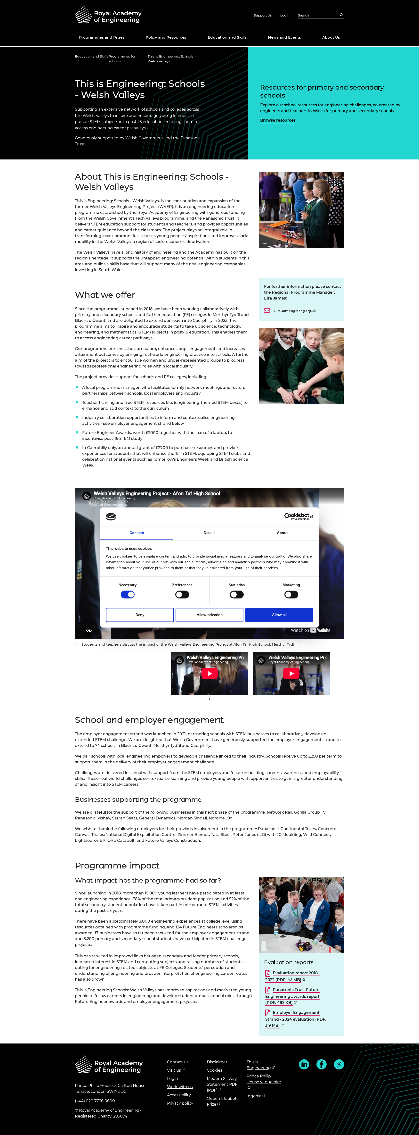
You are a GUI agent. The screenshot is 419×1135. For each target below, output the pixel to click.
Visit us (174, 1070)
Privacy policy (180, 1103)
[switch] (182, 595)
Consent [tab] (136, 533)
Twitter (339, 1064)
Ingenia (254, 1096)
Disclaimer (217, 1062)
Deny (140, 615)
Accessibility (179, 1095)
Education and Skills (227, 37)
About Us (331, 37)
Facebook (321, 1064)
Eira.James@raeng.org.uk (295, 311)
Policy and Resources (166, 37)
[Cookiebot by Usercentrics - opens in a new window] (292, 516)
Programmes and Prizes (101, 37)
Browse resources (278, 120)
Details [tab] (210, 533)
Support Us (263, 15)
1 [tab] (209, 699)
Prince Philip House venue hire (264, 1079)
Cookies (214, 1070)
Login (285, 15)
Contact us (177, 1062)
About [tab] (282, 533)
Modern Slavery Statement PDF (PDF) (222, 1084)
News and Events (284, 37)
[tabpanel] (209, 673)
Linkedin (304, 1064)
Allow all (279, 615)
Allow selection (210, 615)
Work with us (180, 1087)
